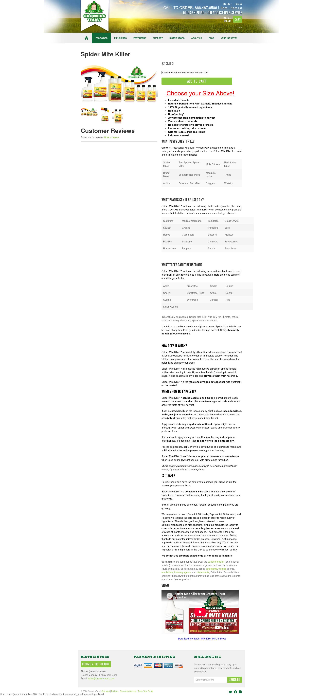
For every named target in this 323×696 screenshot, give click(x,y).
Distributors (177, 38)
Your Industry (229, 38)
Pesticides (101, 38)
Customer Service (128, 691)
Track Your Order (145, 691)
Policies (114, 691)
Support (158, 38)
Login (239, 27)
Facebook (235, 692)
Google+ (240, 692)
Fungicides (120, 38)
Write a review (111, 137)
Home (86, 38)
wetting (222, 568)
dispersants (203, 572)
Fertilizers (139, 38)
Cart (238, 19)
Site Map (106, 691)
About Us (196, 38)
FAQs (211, 38)
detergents (211, 568)
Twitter (230, 692)
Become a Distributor (95, 664)
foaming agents (182, 572)
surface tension (216, 561)
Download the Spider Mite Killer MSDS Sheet (202, 638)
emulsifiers (167, 572)
